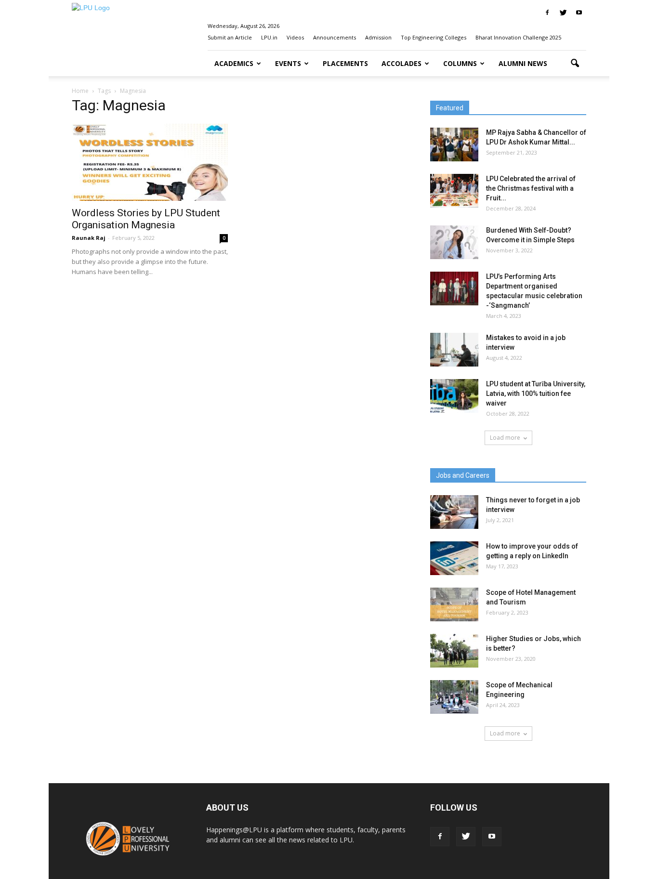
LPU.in (269, 37)
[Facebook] (547, 12)
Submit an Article (230, 37)
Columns (460, 63)
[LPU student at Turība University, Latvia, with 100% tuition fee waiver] (454, 396)
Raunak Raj (88, 237)
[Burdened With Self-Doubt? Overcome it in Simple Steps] (454, 242)
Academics (233, 63)
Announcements (334, 37)
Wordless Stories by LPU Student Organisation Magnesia (146, 219)
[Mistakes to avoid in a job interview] (454, 350)
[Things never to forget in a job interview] (454, 512)
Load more (505, 437)
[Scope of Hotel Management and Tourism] (454, 604)
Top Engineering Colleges (433, 37)
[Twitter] (563, 12)
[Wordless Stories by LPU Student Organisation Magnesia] (150, 162)
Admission (378, 37)
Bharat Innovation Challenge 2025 (518, 37)
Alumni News (523, 63)
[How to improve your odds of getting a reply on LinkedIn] (454, 558)
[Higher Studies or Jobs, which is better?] (454, 651)
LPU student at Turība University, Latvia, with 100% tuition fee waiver (535, 393)
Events (288, 63)
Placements (345, 63)
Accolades (401, 63)
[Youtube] (579, 12)
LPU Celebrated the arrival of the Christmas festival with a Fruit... (531, 188)
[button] (574, 63)
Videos (295, 37)
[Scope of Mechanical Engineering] (454, 697)
